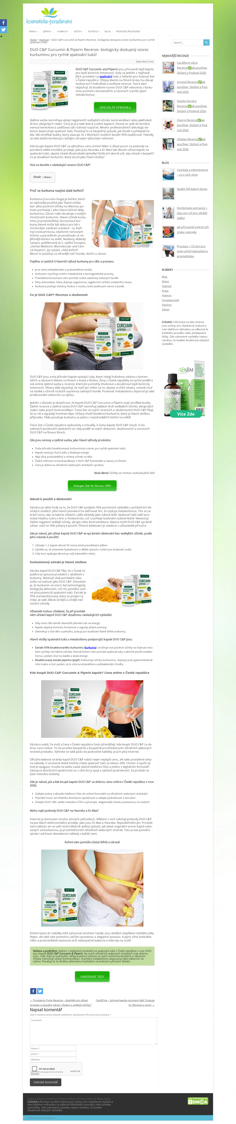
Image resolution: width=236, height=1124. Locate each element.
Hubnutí (62, 31)
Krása (32, 31)
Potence (93, 31)
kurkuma (90, 647)
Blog (108, 31)
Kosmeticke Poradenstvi (44, 1118)
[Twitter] (40, 991)
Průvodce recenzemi (128, 31)
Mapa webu (104, 1098)
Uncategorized (170, 300)
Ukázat (47, 177)
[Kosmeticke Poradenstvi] (49, 24)
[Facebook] (33, 991)
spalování (106, 76)
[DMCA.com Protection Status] (198, 1103)
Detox (77, 31)
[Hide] (1, 36)
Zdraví (46, 31)
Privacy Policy (86, 1098)
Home (33, 39)
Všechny (167, 304)
